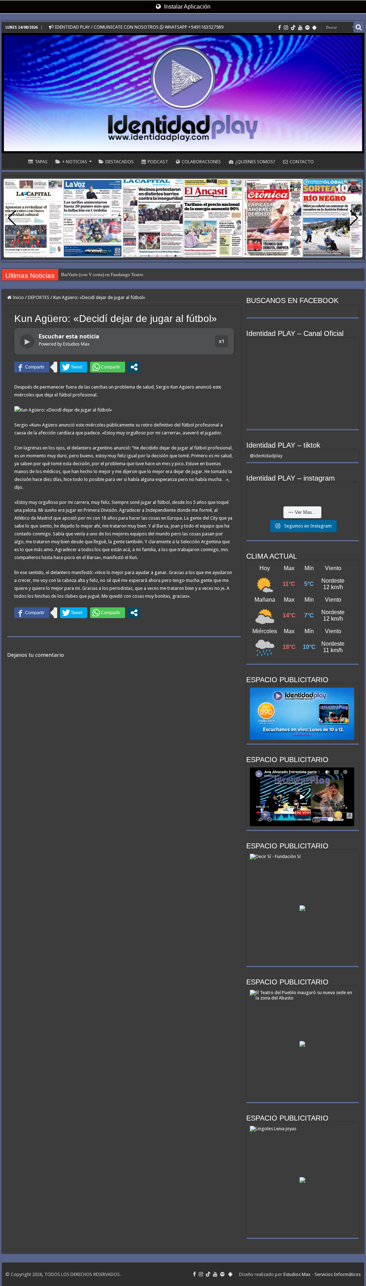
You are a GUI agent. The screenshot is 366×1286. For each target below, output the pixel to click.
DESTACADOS (119, 161)
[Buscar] (358, 27)
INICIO (14, 160)
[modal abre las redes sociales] (134, 367)
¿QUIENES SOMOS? (255, 161)
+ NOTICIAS (74, 161)
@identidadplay (266, 455)
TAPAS (41, 161)
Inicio (17, 297)
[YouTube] (300, 27)
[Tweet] (73, 367)
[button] (354, 218)
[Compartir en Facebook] (31, 367)
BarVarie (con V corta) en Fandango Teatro (102, 274)
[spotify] (307, 27)
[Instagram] (286, 27)
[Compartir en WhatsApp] (107, 367)
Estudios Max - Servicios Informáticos (322, 1274)
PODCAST (158, 161)
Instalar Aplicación (187, 7)
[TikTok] (293, 27)
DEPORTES (38, 297)
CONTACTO (302, 161)
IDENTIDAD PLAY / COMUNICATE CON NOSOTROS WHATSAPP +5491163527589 (138, 27)
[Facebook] (279, 27)
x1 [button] (221, 341)
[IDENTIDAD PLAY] (183, 93)
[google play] (314, 27)
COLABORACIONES (201, 161)
